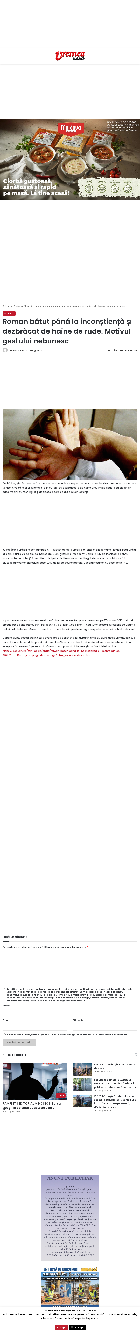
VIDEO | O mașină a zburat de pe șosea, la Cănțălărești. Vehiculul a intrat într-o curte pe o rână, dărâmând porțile (115, 1102)
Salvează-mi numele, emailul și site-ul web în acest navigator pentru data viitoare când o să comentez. (67, 1034)
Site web (78, 1020)
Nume (6, 1005)
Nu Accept (77, 1327)
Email (6, 1020)
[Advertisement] (70, 24)
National (18, 306)
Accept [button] (61, 1327)
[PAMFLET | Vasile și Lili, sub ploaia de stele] (82, 1069)
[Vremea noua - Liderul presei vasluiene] (70, 56)
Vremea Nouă (16, 350)
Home (8, 306)
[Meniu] (4, 57)
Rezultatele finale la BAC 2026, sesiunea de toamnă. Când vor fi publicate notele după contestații (115, 1083)
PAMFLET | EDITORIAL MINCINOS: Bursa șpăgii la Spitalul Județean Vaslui (32, 1105)
